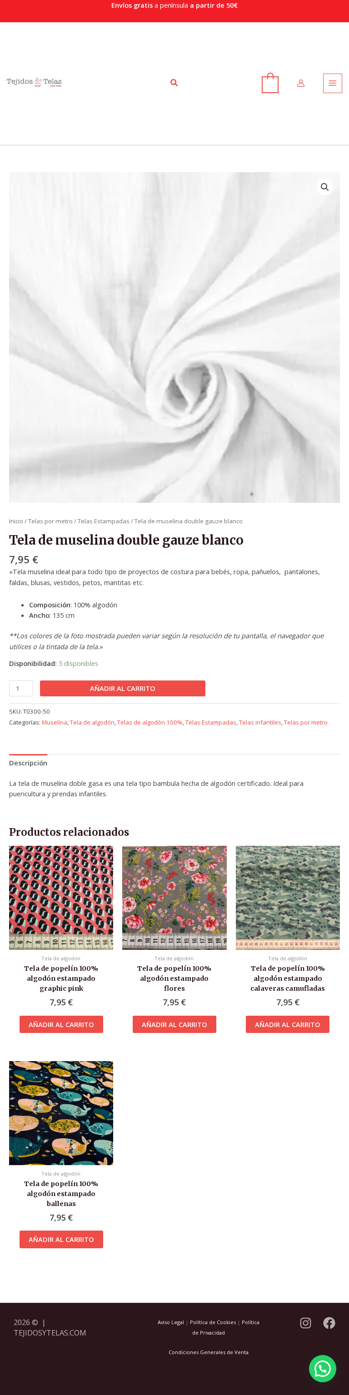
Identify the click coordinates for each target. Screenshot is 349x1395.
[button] (174, 83)
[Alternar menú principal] (332, 83)
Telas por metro (50, 521)
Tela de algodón (92, 722)
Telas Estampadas (104, 521)
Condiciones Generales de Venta (209, 1352)
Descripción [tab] (28, 762)
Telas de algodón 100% (150, 722)
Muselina (54, 722)
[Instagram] (305, 1323)
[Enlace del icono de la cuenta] (301, 83)
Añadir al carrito (122, 688)
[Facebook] (329, 1323)
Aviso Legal (171, 1322)
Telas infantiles (260, 722)
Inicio (16, 521)
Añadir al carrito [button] (61, 1024)
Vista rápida (61, 941)
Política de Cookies (213, 1322)
